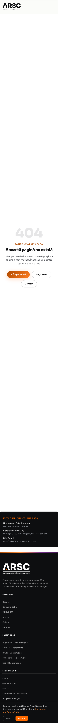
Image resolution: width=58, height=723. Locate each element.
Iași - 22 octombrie (11, 663)
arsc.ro (5, 678)
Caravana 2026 (9, 607)
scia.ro (5, 688)
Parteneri (6, 627)
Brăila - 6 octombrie (12, 653)
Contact (29, 284)
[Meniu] (53, 7)
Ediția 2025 (7, 612)
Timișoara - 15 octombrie (14, 658)
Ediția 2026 (41, 274)
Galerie (5, 622)
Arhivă (5, 617)
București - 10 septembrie (15, 642)
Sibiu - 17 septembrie (12, 647)
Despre (6, 602)
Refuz (8, 718)
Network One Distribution (15, 693)
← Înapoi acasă (18, 274)
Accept (21, 718)
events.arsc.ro (9, 683)
